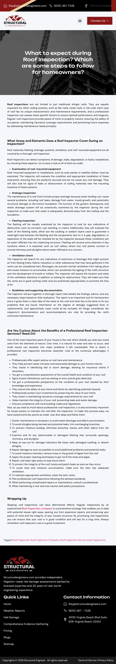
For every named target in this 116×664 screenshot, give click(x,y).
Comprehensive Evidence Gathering (26, 624)
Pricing (8, 630)
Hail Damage (11, 617)
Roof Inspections (96, 540)
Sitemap (9, 644)
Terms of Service (87, 660)
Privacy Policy (106, 660)
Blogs (7, 637)
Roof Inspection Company (45, 540)
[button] (79, 20)
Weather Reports (14, 610)
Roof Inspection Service (73, 540)
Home (7, 604)
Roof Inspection (21, 540)
